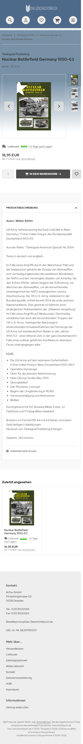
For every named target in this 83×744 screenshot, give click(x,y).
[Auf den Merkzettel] (76, 174)
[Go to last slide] (9, 106)
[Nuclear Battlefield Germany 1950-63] (21, 507)
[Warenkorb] (57, 20)
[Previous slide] (9, 521)
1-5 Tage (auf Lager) (40, 146)
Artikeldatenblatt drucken (23, 451)
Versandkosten (28, 159)
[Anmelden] (26, 20)
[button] (74, 80)
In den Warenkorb (43, 173)
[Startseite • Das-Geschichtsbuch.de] (41, 12)
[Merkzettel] (41, 20)
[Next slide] (59, 106)
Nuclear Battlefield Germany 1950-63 (16, 531)
